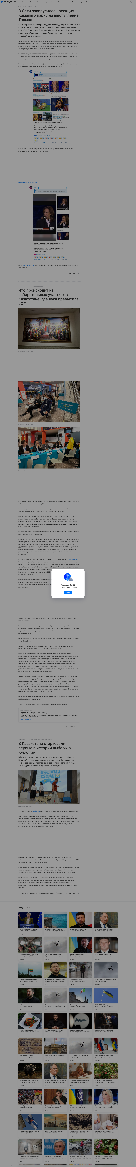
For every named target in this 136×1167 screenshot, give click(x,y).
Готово (68, 592)
